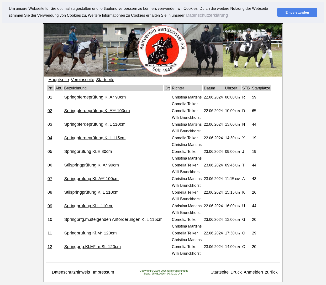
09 (49, 205)
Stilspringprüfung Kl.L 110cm (91, 192)
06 (49, 165)
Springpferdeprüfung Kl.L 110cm (95, 124)
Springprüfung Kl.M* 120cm (90, 233)
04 (49, 137)
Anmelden (253, 272)
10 (49, 219)
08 (49, 192)
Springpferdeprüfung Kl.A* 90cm (95, 97)
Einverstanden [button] (297, 12)
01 (49, 97)
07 (49, 178)
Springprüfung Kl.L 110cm (88, 205)
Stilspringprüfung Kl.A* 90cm (91, 165)
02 (49, 110)
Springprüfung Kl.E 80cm (88, 151)
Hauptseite (58, 79)
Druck (236, 272)
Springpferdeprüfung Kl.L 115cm (95, 137)
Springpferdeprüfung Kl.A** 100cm (97, 110)
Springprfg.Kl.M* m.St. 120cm (92, 246)
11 (49, 233)
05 (49, 151)
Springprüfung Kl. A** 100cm (91, 178)
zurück (271, 272)
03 (49, 124)
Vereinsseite (82, 79)
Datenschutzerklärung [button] (207, 15)
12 (49, 246)
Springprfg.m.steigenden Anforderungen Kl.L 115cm (113, 219)
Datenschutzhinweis (71, 272)
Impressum (103, 272)
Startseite (105, 79)
